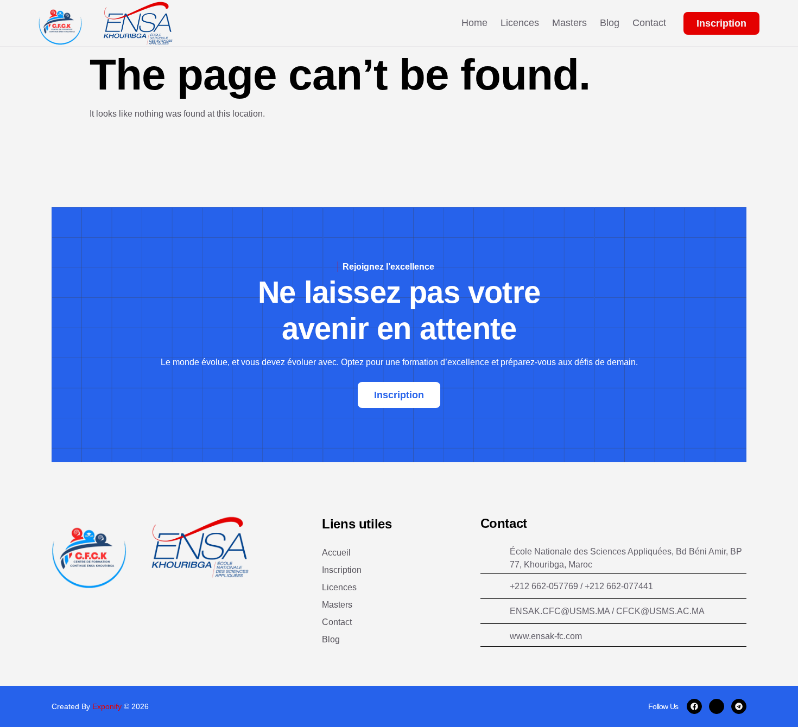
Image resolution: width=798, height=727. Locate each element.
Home (474, 22)
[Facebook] (694, 706)
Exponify (108, 706)
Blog (609, 22)
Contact (649, 22)
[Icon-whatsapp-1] (716, 706)
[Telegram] (738, 706)
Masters (569, 22)
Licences (520, 22)
